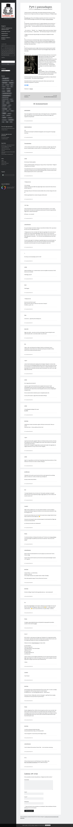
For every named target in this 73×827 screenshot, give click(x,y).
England (4, 86)
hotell (4, 91)
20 (2, 53)
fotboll (3, 88)
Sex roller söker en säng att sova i (50, 96)
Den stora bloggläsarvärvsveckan (6, 146)
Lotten (25, 158)
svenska (11, 119)
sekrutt (9, 113)
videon (35, 623)
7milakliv (50, 41)
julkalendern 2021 (5, 97)
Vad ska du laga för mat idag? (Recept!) (7, 154)
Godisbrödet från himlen (5, 147)
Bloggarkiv (3, 25)
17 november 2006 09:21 (47, 9)
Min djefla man (27, 17)
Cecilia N (26, 506)
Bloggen (31, 88)
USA (11, 121)
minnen (4, 105)
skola (3, 115)
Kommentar (26, 779)
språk (4, 117)
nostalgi (5, 109)
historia (8, 88)
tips (3, 121)
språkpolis (10, 117)
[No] (71, 825)
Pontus (25, 533)
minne (8, 102)
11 (11, 49)
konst (11, 99)
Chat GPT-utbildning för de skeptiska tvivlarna (6, 28)
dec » (4, 57)
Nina (25, 315)
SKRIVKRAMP (27, 110)
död (12, 84)
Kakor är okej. (47, 825)
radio (3, 110)
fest (8, 86)
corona (7, 84)
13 (2, 51)
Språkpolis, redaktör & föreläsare (5, 38)
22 (6, 53)
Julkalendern (6, 95)
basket (11, 82)
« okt (2, 57)
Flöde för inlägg (3, 161)
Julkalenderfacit (4, 35)
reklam (12, 110)
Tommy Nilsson (53, 537)
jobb (8, 91)
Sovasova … (26, 96)
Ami (25, 489)
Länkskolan (3, 150)
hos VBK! (26, 410)
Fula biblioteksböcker (4, 138)
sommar (8, 115)
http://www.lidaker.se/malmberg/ (30, 762)
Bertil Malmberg (35, 642)
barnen (5, 82)
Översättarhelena (27, 143)
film (11, 86)
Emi (25, 344)
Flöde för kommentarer (5, 163)
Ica (25, 602)
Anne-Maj (26, 328)
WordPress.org (3, 164)
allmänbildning (6, 80)
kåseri (4, 100)
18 (11, 51)
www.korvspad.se (49, 19)
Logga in (2, 160)
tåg (7, 121)
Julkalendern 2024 (5, 99)
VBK (37, 48)
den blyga (26, 421)
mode (9, 105)
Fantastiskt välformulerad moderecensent (7, 128)
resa (4, 113)
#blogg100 (5, 78)
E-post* (25, 796)
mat (3, 102)
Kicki (25, 284)
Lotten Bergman (37, 9)
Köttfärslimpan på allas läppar (5, 149)
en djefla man (26, 471)
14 (4, 51)
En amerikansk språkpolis (5, 137)
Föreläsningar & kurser (5, 31)
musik (8, 106)
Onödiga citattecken (4, 129)
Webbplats (26, 801)
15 (6, 51)
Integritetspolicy (4, 33)
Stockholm (4, 119)
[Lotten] (8, 17)
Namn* (25, 792)
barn (12, 80)
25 (11, 53)
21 (4, 53)
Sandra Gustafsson (28, 126)
